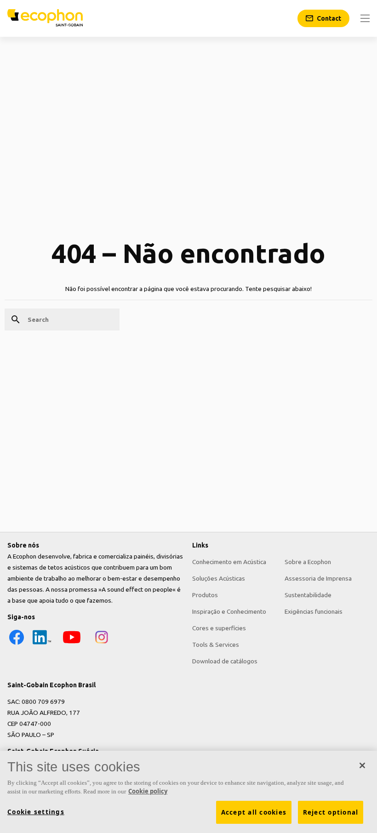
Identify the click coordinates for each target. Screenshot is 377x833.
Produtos (205, 595)
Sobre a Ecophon (308, 561)
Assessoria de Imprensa (318, 578)
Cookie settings (35, 812)
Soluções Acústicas (218, 578)
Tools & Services (215, 644)
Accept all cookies (254, 812)
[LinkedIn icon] (42, 644)
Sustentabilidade (308, 595)
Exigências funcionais (314, 611)
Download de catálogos (224, 661)
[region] (188, 792)
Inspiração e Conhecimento (229, 611)
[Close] (362, 765)
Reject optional (331, 812)
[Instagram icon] (101, 644)
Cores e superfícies (219, 628)
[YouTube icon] (72, 644)
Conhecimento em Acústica (229, 561)
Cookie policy (147, 791)
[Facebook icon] (16, 644)
